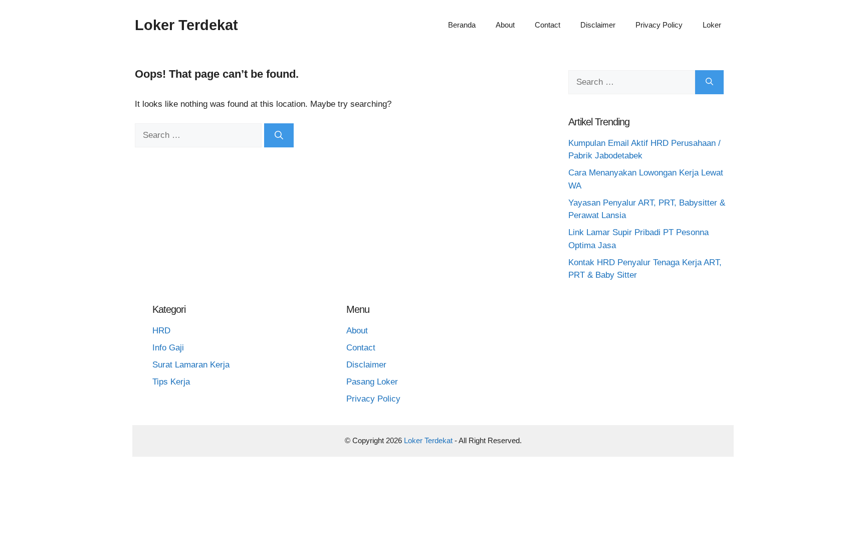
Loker (712, 25)
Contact (547, 25)
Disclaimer (597, 25)
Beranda (462, 25)
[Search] (279, 135)
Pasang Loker (372, 382)
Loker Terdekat (186, 25)
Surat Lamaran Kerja (191, 364)
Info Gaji (168, 347)
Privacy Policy (659, 25)
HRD (161, 330)
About (505, 25)
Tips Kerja (171, 382)
